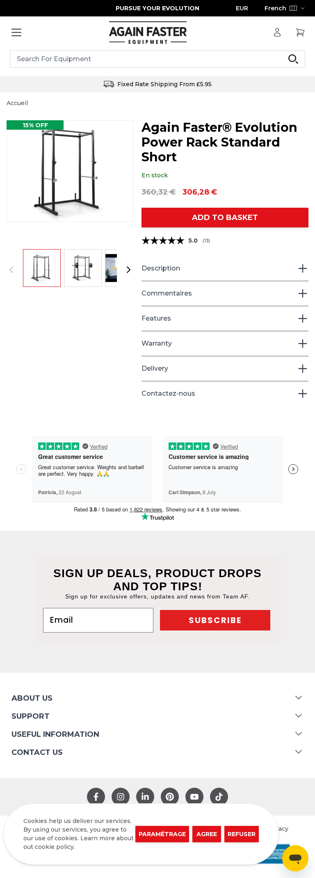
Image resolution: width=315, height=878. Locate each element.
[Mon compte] (277, 32)
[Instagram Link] (121, 797)
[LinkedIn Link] (145, 797)
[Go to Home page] (147, 32)
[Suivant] (128, 270)
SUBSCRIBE (215, 620)
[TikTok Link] (219, 797)
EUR (242, 8)
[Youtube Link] (194, 797)
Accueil (17, 103)
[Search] (293, 59)
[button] (70, 171)
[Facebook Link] (96, 797)
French (275, 8)
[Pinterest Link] (170, 797)
